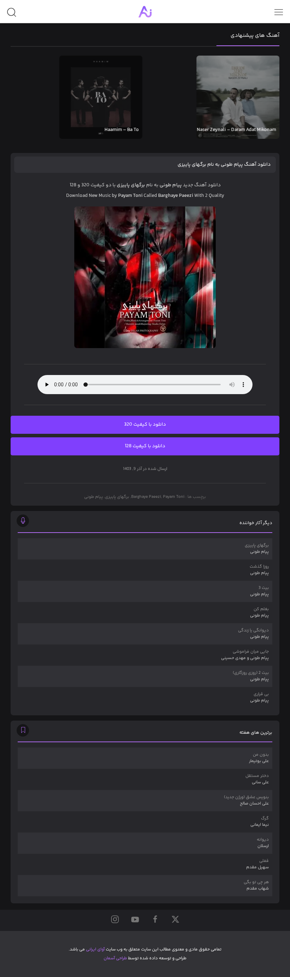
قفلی (257, 864)
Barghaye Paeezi (146, 497)
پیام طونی (93, 497)
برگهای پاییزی (117, 497)
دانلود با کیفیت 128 (145, 446)
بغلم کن (259, 612)
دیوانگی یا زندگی (253, 633)
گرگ (259, 821)
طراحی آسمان (115, 958)
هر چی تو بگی (256, 885)
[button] (11, 15)
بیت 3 (259, 591)
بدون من (259, 758)
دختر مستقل (257, 779)
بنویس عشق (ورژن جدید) (246, 800)
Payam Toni (173, 497)
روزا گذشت (259, 569)
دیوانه (263, 843)
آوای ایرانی (95, 949)
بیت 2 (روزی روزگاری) (251, 676)
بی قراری (259, 697)
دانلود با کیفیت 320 (145, 424)
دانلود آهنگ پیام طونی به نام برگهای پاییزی (224, 165)
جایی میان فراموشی (245, 654)
